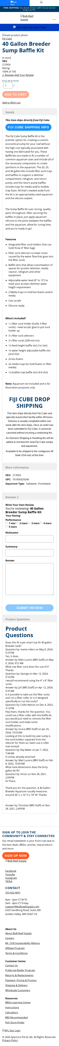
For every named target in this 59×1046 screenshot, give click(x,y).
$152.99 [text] (6, 80)
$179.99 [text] (15, 80)
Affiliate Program (15, 948)
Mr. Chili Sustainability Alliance (22, 943)
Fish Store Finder (15, 1022)
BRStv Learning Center (18, 1002)
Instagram (11, 878)
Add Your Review (24, 75)
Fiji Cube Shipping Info (28, 127)
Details (9, 112)
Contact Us (11, 965)
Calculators (11, 1012)
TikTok (8, 881)
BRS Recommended (16, 1017)
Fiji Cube (7, 38)
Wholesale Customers (17, 990)
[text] (29, 71)
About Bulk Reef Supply (18, 933)
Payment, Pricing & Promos (21, 980)
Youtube (10, 874)
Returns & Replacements (19, 975)
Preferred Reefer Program (20, 970)
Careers (9, 938)
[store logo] (29, 17)
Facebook (10, 871)
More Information (17, 467)
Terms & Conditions (16, 953)
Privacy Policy (10, 1040)
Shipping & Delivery (16, 985)
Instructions (12, 1007)
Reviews (11, 497)
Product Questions (17, 619)
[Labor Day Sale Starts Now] (29, 27)
